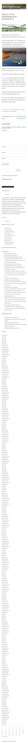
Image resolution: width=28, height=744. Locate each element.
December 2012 (5, 626)
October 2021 (5, 438)
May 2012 (4, 639)
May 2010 (4, 681)
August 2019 (4, 484)
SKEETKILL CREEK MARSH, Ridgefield (12, 280)
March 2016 (4, 557)
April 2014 (4, 598)
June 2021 (4, 445)
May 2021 (4, 447)
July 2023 (4, 400)
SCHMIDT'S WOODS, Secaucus (11, 278)
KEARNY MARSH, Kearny (9, 296)
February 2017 (5, 537)
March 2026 (4, 344)
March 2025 (4, 365)
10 (19, 729)
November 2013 (5, 607)
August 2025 (4, 356)
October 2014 (5, 587)
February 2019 (5, 495)
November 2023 (5, 393)
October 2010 (5, 672)
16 (16, 731)
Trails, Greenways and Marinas (11, 317)
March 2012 (4, 642)
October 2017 (5, 523)
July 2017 (4, 528)
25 (23, 733)
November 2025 (5, 351)
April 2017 (4, 534)
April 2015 (4, 576)
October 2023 (5, 395)
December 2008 (5, 711)
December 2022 (5, 413)
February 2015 (5, 580)
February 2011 (5, 665)
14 (9, 731)
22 (12, 733)
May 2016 (4, 553)
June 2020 (4, 466)
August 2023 (4, 399)
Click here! (6, 194)
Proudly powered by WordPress (8, 741)
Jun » (6, 736)
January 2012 (5, 646)
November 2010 (5, 671)
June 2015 (4, 573)
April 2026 (4, 342)
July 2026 (4, 336)
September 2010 (5, 674)
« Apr (3, 736)
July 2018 (4, 507)
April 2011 (4, 662)
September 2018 (5, 504)
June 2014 (4, 594)
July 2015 (4, 571)
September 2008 (5, 717)
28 (9, 735)
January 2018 (5, 518)
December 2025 (5, 349)
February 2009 (5, 708)
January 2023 (5, 411)
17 (19, 731)
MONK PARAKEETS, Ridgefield (11, 287)
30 (16, 735)
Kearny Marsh (7, 233)
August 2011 (4, 655)
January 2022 (5, 432)
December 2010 (5, 669)
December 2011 (5, 647)
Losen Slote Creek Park (9, 235)
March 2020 (4, 472)
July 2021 (4, 443)
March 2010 (4, 685)
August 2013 (4, 612)
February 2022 (5, 431)
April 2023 (4, 406)
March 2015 (4, 578)
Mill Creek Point (7, 240)
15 (12, 731)
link (14, 102)
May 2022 (4, 425)
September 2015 (5, 568)
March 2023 (4, 408)
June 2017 (4, 530)
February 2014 (5, 601)
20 (5, 733)
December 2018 (5, 498)
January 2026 (5, 347)
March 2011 (4, 663)
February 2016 (5, 559)
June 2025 (4, 360)
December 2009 (5, 690)
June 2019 (4, 488)
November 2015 (5, 564)
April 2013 (4, 619)
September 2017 (5, 525)
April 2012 (4, 640)
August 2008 (4, 719)
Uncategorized (16, 109)
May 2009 (4, 703)
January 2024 (5, 390)
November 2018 (5, 500)
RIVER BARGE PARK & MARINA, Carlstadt (13, 257)
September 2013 (5, 610)
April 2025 (4, 363)
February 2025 (5, 367)
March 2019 (4, 493)
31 (19, 735)
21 (9, 733)
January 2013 (5, 624)
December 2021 (5, 434)
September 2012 (5, 631)
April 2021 (4, 448)
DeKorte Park (7, 228)
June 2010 (4, 679)
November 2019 (5, 479)
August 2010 (4, 676)
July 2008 (4, 720)
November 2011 (5, 649)
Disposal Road (7, 237)
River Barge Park (8, 238)
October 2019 (5, 480)
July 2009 (4, 699)
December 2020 (5, 456)
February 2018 (5, 516)
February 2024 (5, 388)
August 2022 (4, 420)
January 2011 (5, 667)
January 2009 (5, 710)
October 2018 (5, 502)
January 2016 (5, 560)
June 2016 (4, 552)
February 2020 (5, 473)
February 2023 (5, 409)
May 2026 (4, 340)
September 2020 (5, 461)
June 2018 (4, 509)
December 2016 (5, 541)
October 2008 (5, 715)
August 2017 (4, 527)
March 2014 (4, 600)
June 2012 (4, 637)
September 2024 (5, 376)
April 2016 (4, 555)
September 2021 (5, 440)
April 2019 (4, 491)
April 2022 (4, 427)
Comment (5, 130)
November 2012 (5, 628)
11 (23, 729)
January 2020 (5, 475)
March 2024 (4, 386)
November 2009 (5, 692)
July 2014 (4, 592)
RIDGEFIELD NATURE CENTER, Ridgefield (13, 265)
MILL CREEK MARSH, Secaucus (11, 255)
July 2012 (4, 635)
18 (23, 731)
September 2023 (5, 397)
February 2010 (5, 687)
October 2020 (5, 459)
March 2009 (4, 706)
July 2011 (4, 656)
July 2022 (4, 422)
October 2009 (5, 694)
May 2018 (4, 511)
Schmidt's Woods (8, 244)
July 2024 (4, 379)
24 (19, 733)
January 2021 (5, 454)
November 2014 (5, 585)
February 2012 (5, 644)
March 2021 (4, 450)
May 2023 (4, 404)
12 (2, 731)
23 (16, 733)
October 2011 (5, 651)
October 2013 (5, 608)
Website (4, 158)
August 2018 (4, 505)
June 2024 (4, 381)
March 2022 (4, 429)
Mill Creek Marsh (8, 230)
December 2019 (5, 477)
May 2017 (4, 532)
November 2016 (5, 543)
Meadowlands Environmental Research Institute (15, 324)
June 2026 (4, 338)
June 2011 (4, 658)
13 (5, 731)
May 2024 (4, 383)
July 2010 (4, 678)
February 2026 (5, 345)
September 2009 (5, 695)
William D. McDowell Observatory (11, 322)
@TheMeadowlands (7, 179)
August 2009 (4, 697)
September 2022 (5, 418)
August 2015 (4, 569)
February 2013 (5, 623)
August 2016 (4, 548)
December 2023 (5, 392)
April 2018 (4, 512)
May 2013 (4, 617)
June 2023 (4, 402)
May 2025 (4, 361)
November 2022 (5, 415)
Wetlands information (9, 326)
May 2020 (4, 468)
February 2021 (5, 452)
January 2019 (5, 496)
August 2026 (4, 335)
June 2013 (4, 615)
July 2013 (4, 614)
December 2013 (5, 605)
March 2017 (4, 536)
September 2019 (5, 482)
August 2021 (4, 441)
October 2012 (5, 630)
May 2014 (4, 596)
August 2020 (4, 463)
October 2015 (5, 566)
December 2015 (5, 562)
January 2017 (5, 539)
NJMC (6, 111)
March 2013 (4, 621)
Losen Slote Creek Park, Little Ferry (12, 305)
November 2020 (5, 457)
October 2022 (5, 416)
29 (12, 735)
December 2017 (5, 520)
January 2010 (5, 688)
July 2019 (4, 486)
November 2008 (5, 713)
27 (5, 735)
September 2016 (5, 546)
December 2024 (5, 370)
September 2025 (5, 354)
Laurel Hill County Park (9, 231)
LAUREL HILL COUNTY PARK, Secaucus (12, 264)
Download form (5, 251)
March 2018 (4, 514)
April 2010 (4, 683)
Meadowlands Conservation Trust (12, 328)
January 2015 (5, 582)
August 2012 (4, 633)
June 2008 (4, 722)
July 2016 (4, 550)
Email (3, 152)
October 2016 (5, 544)
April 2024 (4, 384)
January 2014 (5, 603)
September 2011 (5, 653)
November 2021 (5, 436)
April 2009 (4, 704)
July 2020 (4, 464)
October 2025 (5, 352)
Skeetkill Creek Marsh (9, 242)
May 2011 (4, 660)
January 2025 (5, 368)
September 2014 (5, 589)
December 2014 (5, 584)
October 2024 (5, 374)
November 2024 (5, 372)
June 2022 (4, 424)
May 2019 (4, 489)
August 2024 (4, 377)
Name (4, 146)
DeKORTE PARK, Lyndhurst (10, 253)
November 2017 (5, 521)
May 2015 (4, 575)
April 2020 (4, 470)
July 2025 (4, 358)
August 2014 (4, 591)
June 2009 (4, 701)
